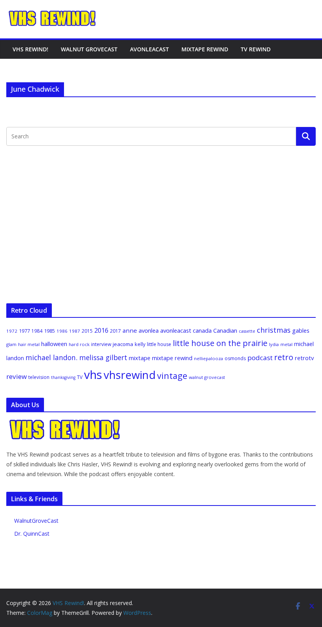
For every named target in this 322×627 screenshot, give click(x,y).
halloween (54, 344)
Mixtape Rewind (204, 49)
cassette (247, 331)
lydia (274, 344)
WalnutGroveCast (36, 520)
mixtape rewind (172, 358)
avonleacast (175, 330)
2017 (115, 331)
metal (286, 344)
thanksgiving (63, 377)
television (38, 377)
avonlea (149, 330)
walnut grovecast (207, 377)
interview (101, 344)
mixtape (139, 358)
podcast (260, 357)
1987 (74, 331)
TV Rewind (256, 49)
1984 (36, 331)
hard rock (79, 344)
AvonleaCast (149, 49)
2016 (101, 330)
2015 (87, 331)
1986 (62, 331)
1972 (11, 331)
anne (130, 330)
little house (159, 344)
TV (79, 377)
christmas (274, 330)
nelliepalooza (208, 358)
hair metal (29, 344)
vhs (93, 374)
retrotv (304, 358)
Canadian (225, 330)
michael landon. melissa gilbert (76, 357)
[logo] (65, 423)
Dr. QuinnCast (31, 533)
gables (300, 330)
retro (283, 357)
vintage (172, 375)
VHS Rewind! (30, 49)
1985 (49, 330)
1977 (24, 330)
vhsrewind (130, 375)
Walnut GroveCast (89, 49)
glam (11, 344)
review (16, 376)
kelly (140, 344)
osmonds (235, 358)
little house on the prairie (220, 343)
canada (202, 330)
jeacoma (123, 344)
